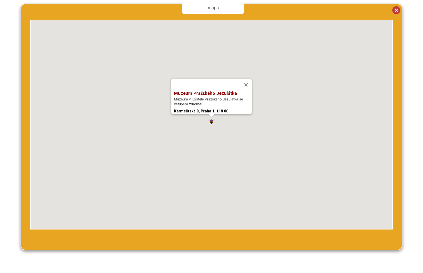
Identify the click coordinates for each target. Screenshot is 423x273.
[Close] (246, 85)
